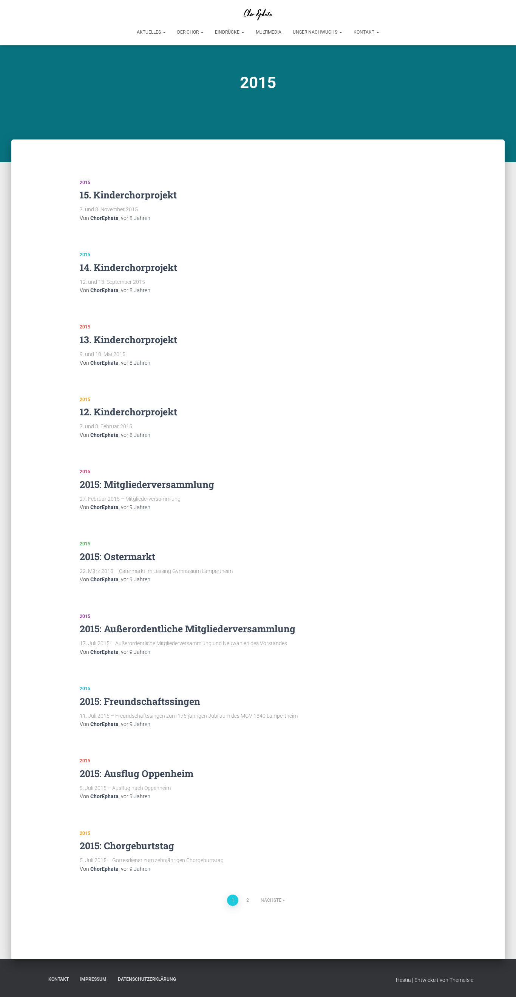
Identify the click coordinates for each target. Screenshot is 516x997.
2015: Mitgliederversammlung (147, 484)
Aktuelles (149, 32)
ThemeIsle (461, 980)
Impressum (93, 979)
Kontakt (364, 32)
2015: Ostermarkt (117, 556)
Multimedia (268, 32)
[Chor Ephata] (258, 13)
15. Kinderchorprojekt (128, 195)
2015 (85, 182)
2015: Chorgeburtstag (127, 845)
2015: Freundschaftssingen (140, 701)
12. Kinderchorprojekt (128, 412)
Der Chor (188, 32)
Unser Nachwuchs (315, 32)
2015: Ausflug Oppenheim (136, 773)
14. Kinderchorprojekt (128, 267)
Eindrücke (228, 32)
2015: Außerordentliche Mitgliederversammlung (187, 628)
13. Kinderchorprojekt (128, 339)
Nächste (271, 900)
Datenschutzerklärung (147, 979)
